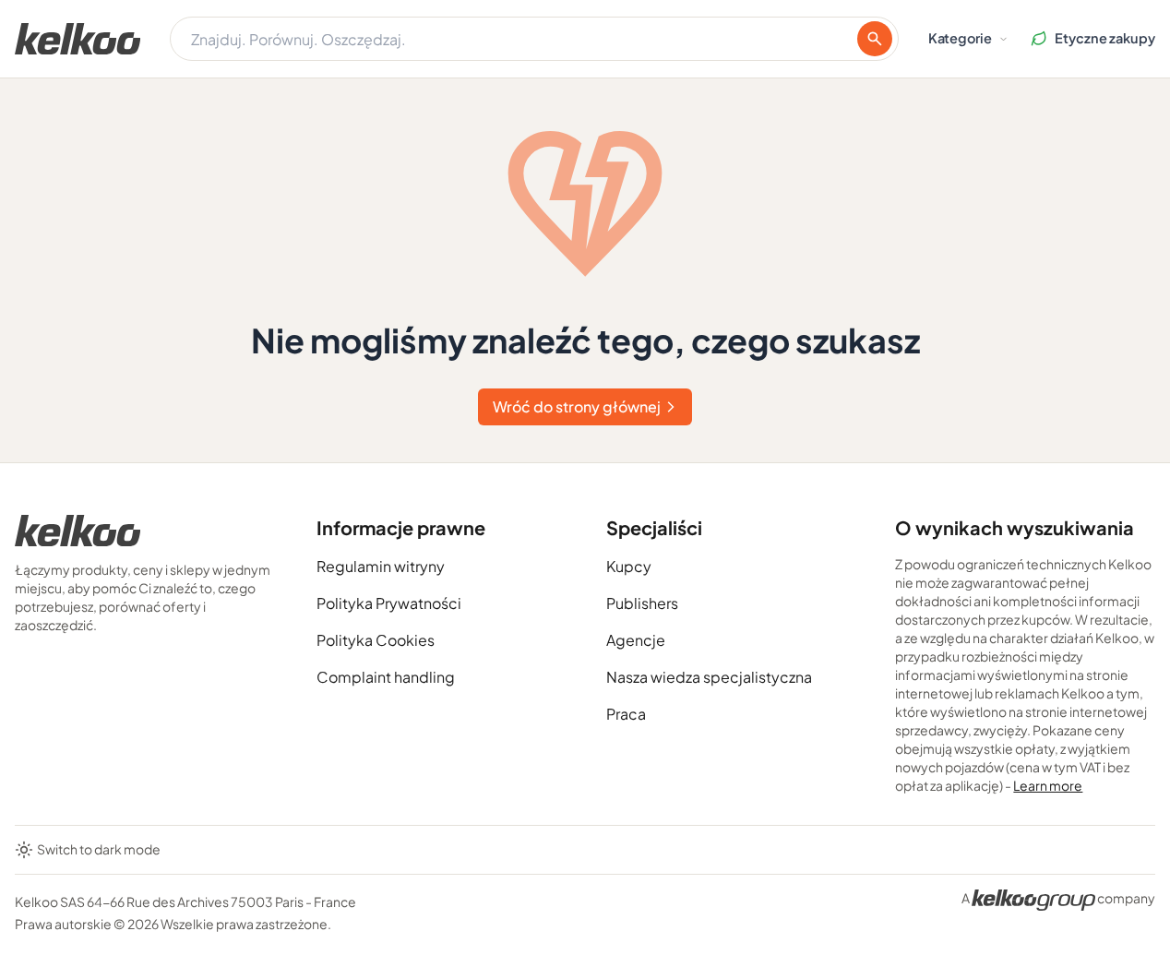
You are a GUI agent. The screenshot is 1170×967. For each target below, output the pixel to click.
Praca (626, 713)
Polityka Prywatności (388, 603)
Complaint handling (385, 676)
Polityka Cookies (375, 640)
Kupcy (628, 566)
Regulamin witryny (380, 566)
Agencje (635, 640)
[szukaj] (874, 38)
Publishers (642, 603)
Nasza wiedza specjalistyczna (709, 676)
